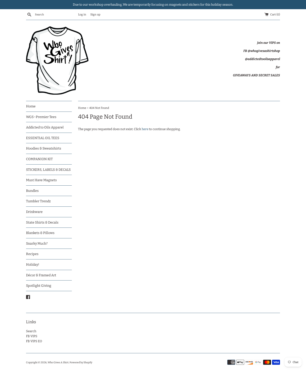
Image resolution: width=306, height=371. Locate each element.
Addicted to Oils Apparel (45, 127)
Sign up (95, 14)
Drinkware (34, 212)
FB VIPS (31, 336)
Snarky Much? (37, 243)
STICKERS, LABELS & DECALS (48, 170)
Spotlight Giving (38, 286)
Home (31, 106)
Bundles (32, 191)
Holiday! (32, 265)
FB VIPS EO (34, 341)
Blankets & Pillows (40, 233)
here (145, 129)
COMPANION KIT (39, 159)
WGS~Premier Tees (41, 117)
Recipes (32, 254)
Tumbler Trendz (38, 201)
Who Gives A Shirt (58, 362)
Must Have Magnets (41, 180)
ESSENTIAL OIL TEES (42, 138)
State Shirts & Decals (42, 222)
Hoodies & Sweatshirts (43, 148)
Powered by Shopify (81, 362)
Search (31, 331)
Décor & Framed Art (41, 275)
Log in (82, 14)
